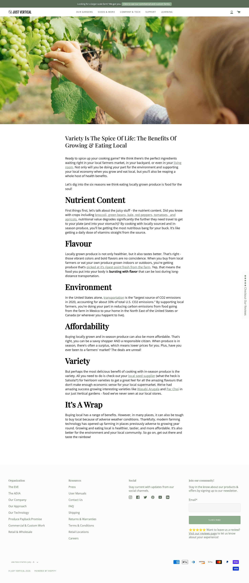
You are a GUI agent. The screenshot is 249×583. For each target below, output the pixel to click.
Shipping (74, 513)
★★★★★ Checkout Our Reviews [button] (245, 295)
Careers (74, 538)
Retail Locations (79, 532)
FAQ (71, 506)
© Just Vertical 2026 (19, 571)
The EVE (13, 487)
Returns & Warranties (82, 519)
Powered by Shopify (45, 571)
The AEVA (14, 493)
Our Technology (18, 513)
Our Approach (17, 506)
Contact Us (76, 500)
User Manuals (77, 493)
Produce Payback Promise (25, 519)
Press (72, 487)
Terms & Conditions (81, 525)
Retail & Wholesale (20, 532)
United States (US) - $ (23, 562)
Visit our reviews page (203, 533)
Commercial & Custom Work (26, 525)
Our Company (17, 500)
